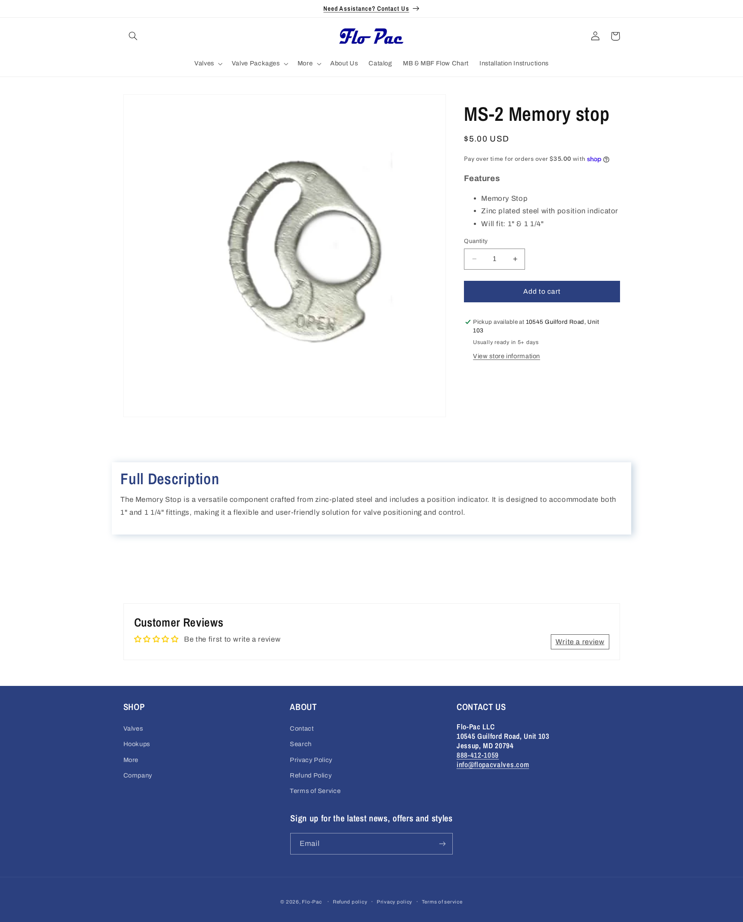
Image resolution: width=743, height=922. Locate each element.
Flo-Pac (312, 901)
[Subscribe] (442, 843)
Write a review (580, 642)
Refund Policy (311, 775)
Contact (301, 728)
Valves (133, 728)
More (131, 759)
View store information (506, 356)
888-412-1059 (478, 755)
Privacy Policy (311, 759)
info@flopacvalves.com (493, 764)
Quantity (476, 241)
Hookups (136, 744)
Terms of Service (315, 790)
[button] (133, 36)
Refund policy (350, 901)
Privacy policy (394, 901)
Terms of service (442, 901)
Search (301, 744)
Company (137, 775)
